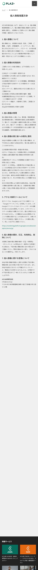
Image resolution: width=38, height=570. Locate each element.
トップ (3, 10)
